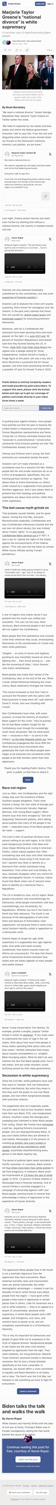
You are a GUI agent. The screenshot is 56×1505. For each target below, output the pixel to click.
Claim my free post (28, 1459)
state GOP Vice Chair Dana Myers (28, 347)
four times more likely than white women (28, 1168)
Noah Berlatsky (19, 41)
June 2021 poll (37, 336)
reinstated (47, 1124)
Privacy (26, 1485)
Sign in (50, 4)
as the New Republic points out (29, 739)
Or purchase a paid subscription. (28, 1466)
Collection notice (45, 1485)
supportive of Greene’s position (19, 297)
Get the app (41, 1492)
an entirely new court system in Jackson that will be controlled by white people (24, 1147)
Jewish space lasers (35, 315)
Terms (34, 1485)
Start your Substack (21, 1492)
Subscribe (40, 4)
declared (28, 1035)
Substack (14, 1499)
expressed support (12, 318)
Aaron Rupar (35, 41)
